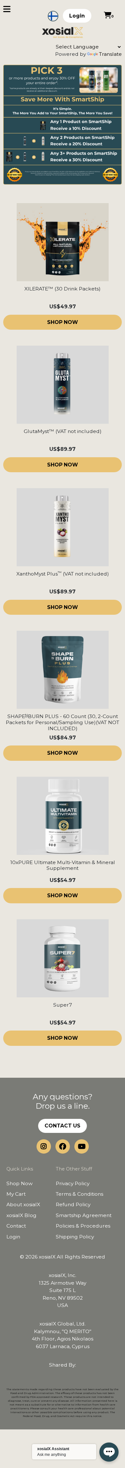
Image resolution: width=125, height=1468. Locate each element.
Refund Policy (73, 1204)
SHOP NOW (62, 322)
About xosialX (23, 1204)
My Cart (16, 1194)
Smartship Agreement (84, 1215)
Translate (110, 54)
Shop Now (19, 1183)
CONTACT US (62, 1126)
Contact (16, 1226)
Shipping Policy (75, 1237)
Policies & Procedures (83, 1226)
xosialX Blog (21, 1215)
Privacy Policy (72, 1183)
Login (77, 16)
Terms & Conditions (79, 1194)
